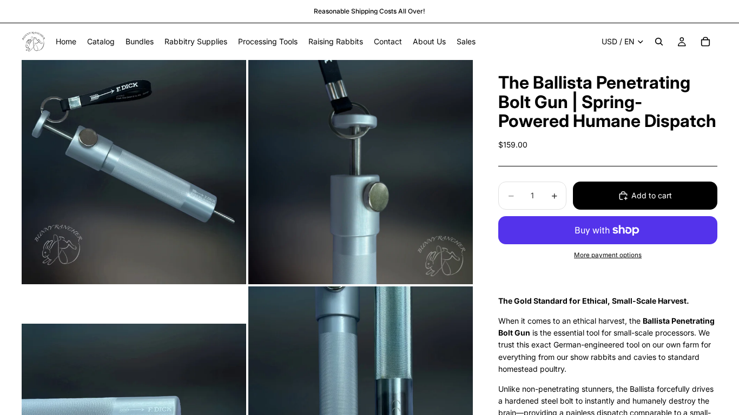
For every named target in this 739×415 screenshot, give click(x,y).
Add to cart (651, 195)
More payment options (608, 255)
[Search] (659, 41)
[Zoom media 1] (134, 172)
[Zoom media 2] (360, 172)
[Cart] (705, 41)
